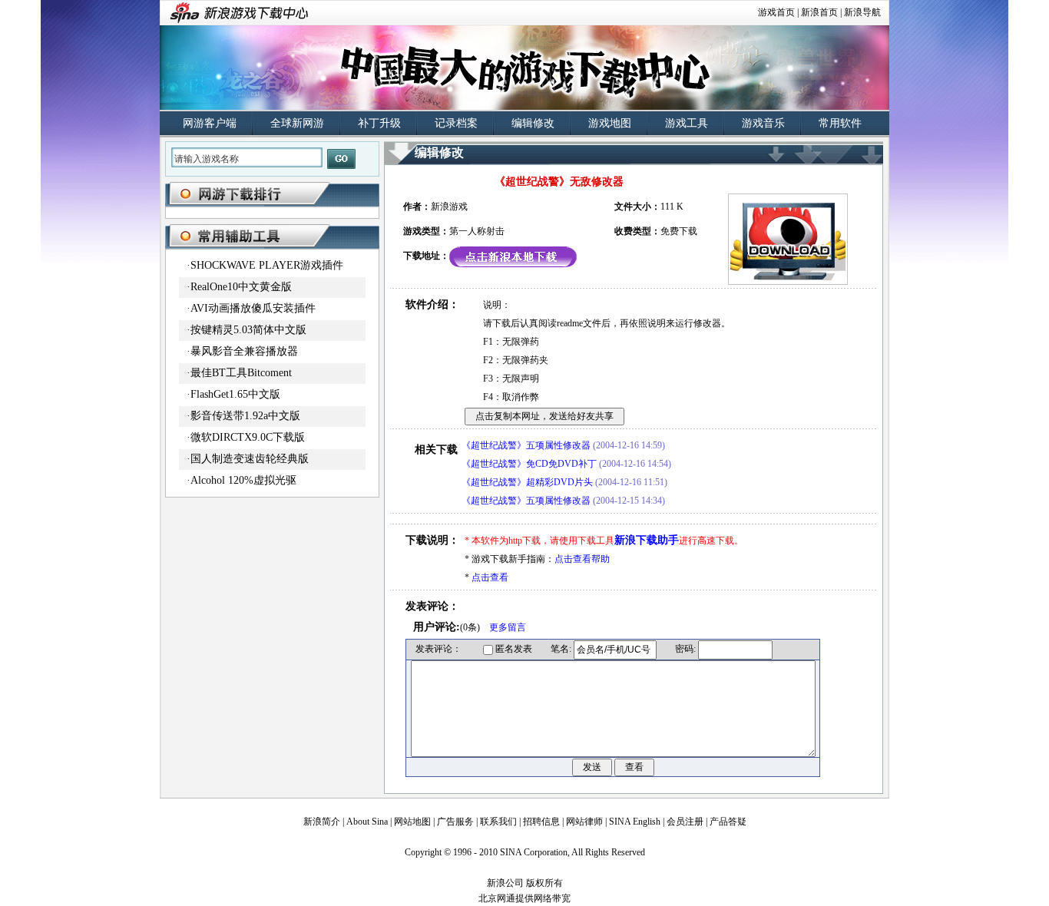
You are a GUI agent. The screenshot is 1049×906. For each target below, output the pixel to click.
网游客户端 (210, 123)
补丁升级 (379, 123)
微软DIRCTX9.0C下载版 (247, 437)
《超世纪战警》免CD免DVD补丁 (529, 463)
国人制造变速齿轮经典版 (249, 459)
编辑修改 (532, 123)
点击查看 (490, 577)
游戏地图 (609, 123)
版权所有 (544, 883)
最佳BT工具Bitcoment (241, 373)
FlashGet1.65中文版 (235, 394)
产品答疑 (728, 821)
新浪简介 (321, 821)
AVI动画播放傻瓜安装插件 (253, 308)
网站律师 (584, 821)
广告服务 (455, 821)
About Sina (367, 821)
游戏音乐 (763, 123)
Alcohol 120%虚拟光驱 (243, 480)
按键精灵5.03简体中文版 (248, 330)
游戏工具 (686, 123)
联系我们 (498, 821)
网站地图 (412, 821)
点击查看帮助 (582, 559)
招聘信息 (541, 821)
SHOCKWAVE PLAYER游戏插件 (266, 265)
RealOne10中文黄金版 (241, 287)
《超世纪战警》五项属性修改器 (526, 445)
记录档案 (456, 123)
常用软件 (840, 123)
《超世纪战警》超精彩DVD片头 (527, 482)
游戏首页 (776, 12)
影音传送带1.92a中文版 (245, 416)
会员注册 (685, 821)
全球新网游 (297, 123)
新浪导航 (862, 12)
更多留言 (507, 627)
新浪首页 (819, 12)
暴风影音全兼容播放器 (244, 351)
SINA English (634, 821)
